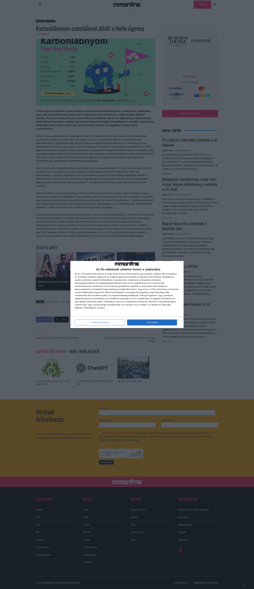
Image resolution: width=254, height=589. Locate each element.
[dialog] (127, 294)
